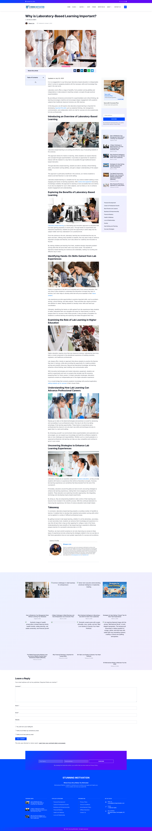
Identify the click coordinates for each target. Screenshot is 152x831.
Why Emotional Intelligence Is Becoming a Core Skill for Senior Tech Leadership (117, 156)
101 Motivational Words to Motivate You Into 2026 (114, 663)
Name (17, 705)
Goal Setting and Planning (111, 226)
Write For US (101, 7)
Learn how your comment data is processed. (52, 743)
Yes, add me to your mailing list (24, 726)
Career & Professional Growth (111, 205)
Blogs (74, 7)
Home (68, 7)
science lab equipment (85, 182)
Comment (18, 686)
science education (83, 479)
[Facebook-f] (119, 1)
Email (17, 712)
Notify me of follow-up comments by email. (28, 730)
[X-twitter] (122, 1)
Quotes (81, 7)
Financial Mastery (108, 214)
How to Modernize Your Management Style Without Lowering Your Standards (117, 137)
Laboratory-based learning (56, 225)
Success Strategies (109, 229)
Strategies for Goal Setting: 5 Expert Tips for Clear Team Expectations (117, 165)
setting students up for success (57, 383)
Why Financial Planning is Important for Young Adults (117, 184)
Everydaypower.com (76, 555)
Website (17, 719)
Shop (88, 7)
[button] (125, 7)
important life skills (60, 108)
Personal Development (110, 202)
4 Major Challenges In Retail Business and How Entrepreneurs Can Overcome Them (116, 147)
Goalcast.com (85, 555)
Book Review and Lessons (111, 208)
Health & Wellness (108, 217)
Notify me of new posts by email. (25, 734)
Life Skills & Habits (31, 19)
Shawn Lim (67, 544)
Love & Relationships (109, 220)
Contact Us (117, 7)
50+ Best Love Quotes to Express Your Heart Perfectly (89, 655)
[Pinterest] (126, 1)
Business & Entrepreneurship (111, 211)
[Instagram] (124, 1)
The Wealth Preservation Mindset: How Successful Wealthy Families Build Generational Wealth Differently (117, 176)
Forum (94, 7)
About (109, 7)
